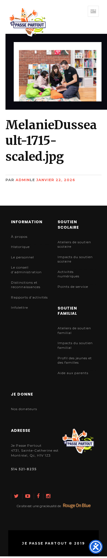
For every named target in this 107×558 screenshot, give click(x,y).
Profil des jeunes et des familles (75, 360)
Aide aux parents (73, 373)
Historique (20, 247)
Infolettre (19, 307)
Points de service (73, 286)
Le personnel (22, 257)
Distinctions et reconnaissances (25, 284)
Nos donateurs (24, 409)
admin (23, 180)
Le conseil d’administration (26, 269)
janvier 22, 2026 (55, 180)
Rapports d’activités (29, 297)
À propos (19, 236)
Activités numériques (68, 274)
